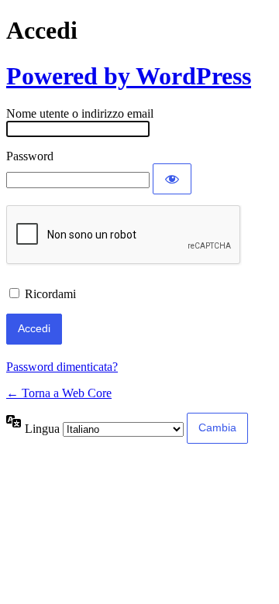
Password (29, 156)
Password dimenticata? (62, 366)
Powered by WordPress (128, 76)
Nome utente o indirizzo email (79, 113)
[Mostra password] (172, 178)
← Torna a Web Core (59, 393)
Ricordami (50, 293)
